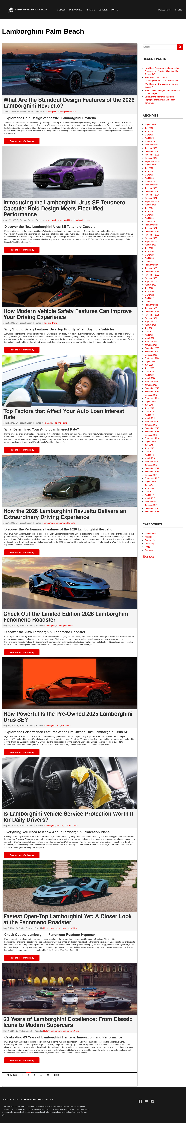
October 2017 (151, 474)
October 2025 (151, 157)
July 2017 (149, 484)
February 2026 (151, 144)
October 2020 (151, 354)
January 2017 (151, 504)
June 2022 (149, 291)
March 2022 (150, 301)
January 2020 (151, 384)
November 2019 (152, 391)
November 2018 (152, 431)
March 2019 (150, 418)
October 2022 (151, 278)
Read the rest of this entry (22, 141)
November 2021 (152, 314)
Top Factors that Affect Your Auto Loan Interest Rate (63, 414)
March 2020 (150, 378)
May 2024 (149, 214)
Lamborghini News (65, 220)
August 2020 (150, 361)
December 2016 (152, 508)
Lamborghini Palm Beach (43, 31)
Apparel (148, 536)
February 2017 (151, 501)
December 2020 (152, 348)
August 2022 (150, 284)
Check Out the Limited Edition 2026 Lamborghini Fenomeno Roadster (65, 616)
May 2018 (149, 451)
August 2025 (150, 164)
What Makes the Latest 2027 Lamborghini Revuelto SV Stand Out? (161, 79)
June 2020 (149, 368)
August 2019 (150, 401)
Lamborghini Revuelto (66, 111)
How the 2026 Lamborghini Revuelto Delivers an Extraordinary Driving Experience (64, 514)
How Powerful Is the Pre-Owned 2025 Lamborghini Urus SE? (67, 716)
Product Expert (26, 111)
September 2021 (152, 321)
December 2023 (152, 231)
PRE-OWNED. (30, 1099)
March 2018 (150, 458)
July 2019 (149, 404)
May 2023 (149, 254)
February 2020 (151, 381)
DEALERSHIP (164, 9)
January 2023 (151, 268)
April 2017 (149, 494)
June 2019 (149, 408)
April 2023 (149, 258)
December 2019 (152, 388)
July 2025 (149, 168)
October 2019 (151, 394)
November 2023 (152, 234)
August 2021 (150, 324)
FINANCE (90, 9)
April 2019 (149, 414)
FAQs (147, 546)
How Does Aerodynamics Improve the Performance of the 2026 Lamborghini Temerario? (162, 70)
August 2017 (150, 481)
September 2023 (152, 241)
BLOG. (19, 1099)
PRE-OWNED (75, 9)
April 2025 (149, 177)
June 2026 (149, 131)
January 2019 (151, 424)
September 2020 (152, 358)
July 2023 (149, 248)
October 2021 (151, 318)
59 (48, 1075)
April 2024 (149, 217)
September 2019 (152, 398)
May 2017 (149, 491)
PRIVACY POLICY (45, 1099)
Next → (58, 1075)
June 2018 (149, 448)
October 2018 (151, 434)
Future (46, 928)
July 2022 (149, 288)
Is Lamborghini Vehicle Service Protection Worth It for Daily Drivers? (68, 816)
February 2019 (151, 421)
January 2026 (151, 148)
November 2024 (152, 194)
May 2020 (149, 371)
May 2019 (149, 411)
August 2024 (150, 204)
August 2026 (150, 124)
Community (150, 540)
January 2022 (151, 308)
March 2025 (150, 181)
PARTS (114, 9)
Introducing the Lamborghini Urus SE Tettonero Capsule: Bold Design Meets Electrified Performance (64, 208)
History (46, 1030)
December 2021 (152, 311)
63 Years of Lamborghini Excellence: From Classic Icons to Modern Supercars (67, 1022)
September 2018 (152, 438)
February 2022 (151, 304)
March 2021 (150, 338)
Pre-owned (66, 725)
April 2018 (149, 454)
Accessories (150, 533)
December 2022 (152, 271)
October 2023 (151, 237)
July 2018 (149, 444)
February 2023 (151, 264)
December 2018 (152, 428)
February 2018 (151, 461)
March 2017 (150, 498)
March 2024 (150, 221)
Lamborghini (50, 111)
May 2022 (149, 294)
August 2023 (150, 244)
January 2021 (151, 344)
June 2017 (149, 488)
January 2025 (151, 188)
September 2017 (152, 478)
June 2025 (149, 171)
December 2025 (152, 151)
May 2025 (149, 174)
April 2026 (149, 137)
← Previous (10, 1075)
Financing (48, 422)
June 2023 (149, 251)
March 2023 (150, 261)
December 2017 (152, 468)
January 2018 (151, 464)
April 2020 (149, 374)
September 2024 (152, 201)
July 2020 (149, 364)
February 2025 (151, 184)
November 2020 (152, 351)
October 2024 (151, 197)
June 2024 (149, 211)
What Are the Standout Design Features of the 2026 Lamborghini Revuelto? (69, 102)
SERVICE (103, 9)
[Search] (180, 47)
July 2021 (149, 328)
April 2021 (149, 334)
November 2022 (152, 274)
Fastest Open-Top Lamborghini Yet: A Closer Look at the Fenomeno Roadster (67, 919)
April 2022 (149, 298)
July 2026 (149, 127)
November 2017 (152, 471)
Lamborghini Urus (82, 220)
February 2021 (151, 341)
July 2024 (149, 208)
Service (59, 825)
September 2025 (152, 161)
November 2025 (152, 154)
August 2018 (150, 441)
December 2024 (152, 191)
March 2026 (150, 141)
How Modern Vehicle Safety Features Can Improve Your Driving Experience (67, 314)
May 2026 (149, 134)
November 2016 (152, 511)
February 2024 (151, 224)
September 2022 (152, 281)
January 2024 (151, 228)
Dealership (149, 543)
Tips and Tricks (50, 322)
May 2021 (149, 331)
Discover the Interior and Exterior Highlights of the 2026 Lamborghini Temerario (160, 99)
